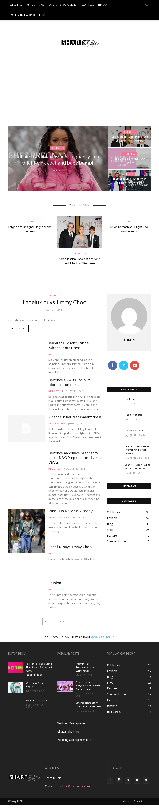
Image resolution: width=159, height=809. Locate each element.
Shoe (41, 5)
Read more (18, 328)
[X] (128, 780)
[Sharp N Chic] (79, 42)
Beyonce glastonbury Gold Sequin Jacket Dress (88, 704)
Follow (123, 361)
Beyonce (54, 468)
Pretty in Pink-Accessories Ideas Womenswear (85, 667)
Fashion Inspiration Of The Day (27, 15)
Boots (129, 174)
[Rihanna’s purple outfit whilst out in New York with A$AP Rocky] (129, 180)
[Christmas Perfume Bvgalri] (15, 687)
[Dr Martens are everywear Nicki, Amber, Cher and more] (65, 686)
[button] (146, 5)
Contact (137, 801)
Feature (52, 5)
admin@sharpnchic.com (75, 786)
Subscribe (135, 361)
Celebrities (16, 5)
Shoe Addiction (69, 5)
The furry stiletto (133, 415)
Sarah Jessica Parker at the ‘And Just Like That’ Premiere (79, 261)
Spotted (54, 517)
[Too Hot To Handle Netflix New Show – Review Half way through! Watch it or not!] (15, 667)
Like (112, 361)
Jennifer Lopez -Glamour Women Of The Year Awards (138, 450)
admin (129, 340)
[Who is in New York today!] (26, 531)
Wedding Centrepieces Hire (74, 740)
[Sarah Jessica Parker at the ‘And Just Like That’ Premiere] (129, 136)
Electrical (88, 5)
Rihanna (102, 5)
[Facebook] (110, 780)
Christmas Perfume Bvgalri (36, 685)
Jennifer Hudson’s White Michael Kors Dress (68, 345)
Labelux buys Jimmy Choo (54, 302)
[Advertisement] (79, 87)
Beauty (129, 221)
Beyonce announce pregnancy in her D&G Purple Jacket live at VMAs (74, 458)
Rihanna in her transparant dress (74, 417)
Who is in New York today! (70, 511)
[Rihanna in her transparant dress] (26, 428)
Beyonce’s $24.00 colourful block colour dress (70, 382)
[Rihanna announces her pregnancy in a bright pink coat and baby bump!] (58, 159)
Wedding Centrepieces (71, 723)
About (126, 801)
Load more (53, 621)
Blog (30, 221)
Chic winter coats (134, 431)
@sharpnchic (103, 637)
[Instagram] (119, 780)
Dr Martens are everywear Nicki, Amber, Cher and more (88, 685)
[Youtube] (146, 780)
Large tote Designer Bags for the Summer (30, 229)
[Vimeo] (137, 780)
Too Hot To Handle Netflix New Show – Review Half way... (39, 667)
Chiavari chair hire (68, 731)
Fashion (30, 5)
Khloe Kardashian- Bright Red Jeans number (129, 229)
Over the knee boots (36, 700)
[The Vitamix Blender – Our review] (129, 158)
